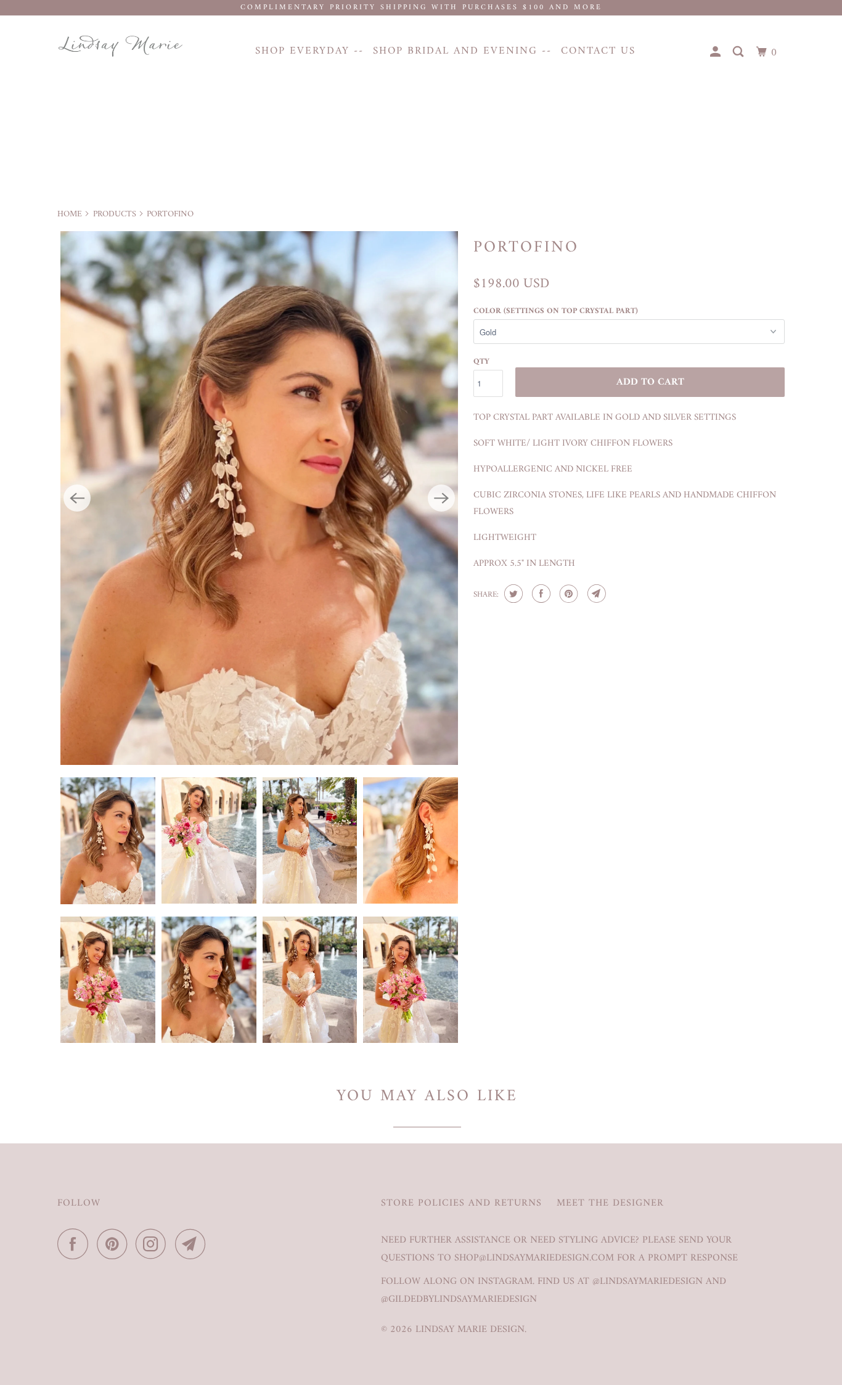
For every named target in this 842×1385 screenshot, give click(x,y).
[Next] (441, 498)
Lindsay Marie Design (470, 1329)
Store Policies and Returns (461, 1203)
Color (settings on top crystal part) (555, 311)
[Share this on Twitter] (512, 593)
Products (114, 214)
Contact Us (598, 51)
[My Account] (717, 52)
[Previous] (77, 498)
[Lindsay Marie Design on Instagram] (154, 1243)
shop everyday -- (309, 51)
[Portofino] (259, 498)
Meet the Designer (610, 1203)
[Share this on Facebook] (539, 593)
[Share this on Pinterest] (567, 593)
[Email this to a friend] (595, 593)
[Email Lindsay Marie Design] (193, 1243)
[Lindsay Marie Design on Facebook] (75, 1243)
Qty (481, 361)
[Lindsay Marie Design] (120, 45)
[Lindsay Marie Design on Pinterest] (115, 1243)
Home (69, 214)
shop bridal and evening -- (462, 51)
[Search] (739, 52)
